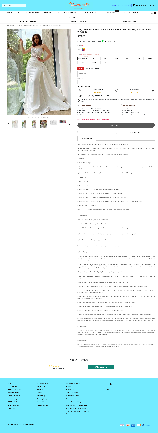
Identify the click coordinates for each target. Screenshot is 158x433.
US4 (116, 58)
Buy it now (135, 132)
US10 (150, 58)
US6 (127, 58)
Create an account (149, 5)
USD (107, 390)
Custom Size (82, 58)
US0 (94, 58)
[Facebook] (107, 384)
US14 (94, 63)
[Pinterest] (111, 384)
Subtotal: (80, 86)
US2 (105, 58)
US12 (82, 63)
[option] (27, 21)
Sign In (138, 5)
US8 (138, 58)
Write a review (101, 367)
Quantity (80, 78)
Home (7, 25)
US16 (105, 63)
